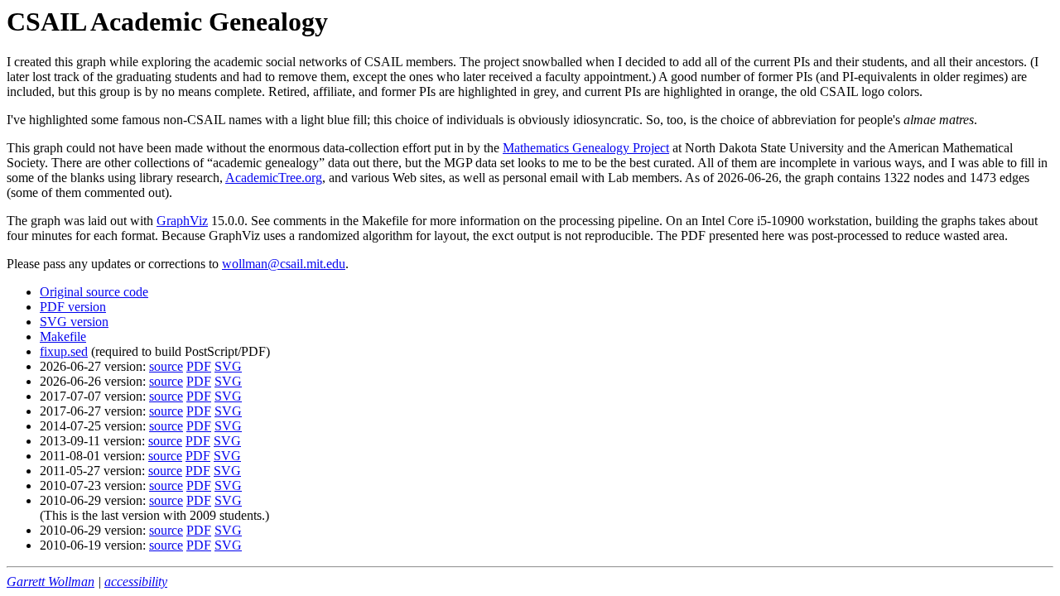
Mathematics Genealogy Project (586, 148)
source (166, 366)
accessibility (135, 581)
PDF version (73, 307)
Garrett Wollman (50, 581)
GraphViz (182, 221)
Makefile (63, 336)
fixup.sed (64, 351)
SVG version (74, 322)
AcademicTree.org (273, 178)
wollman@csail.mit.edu (283, 264)
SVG (228, 366)
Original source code (94, 292)
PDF (198, 366)
